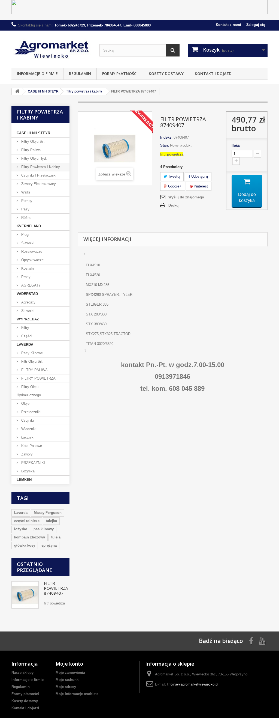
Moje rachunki (68, 680)
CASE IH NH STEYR (33, 133)
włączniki (28, 429)
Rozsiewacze (31, 251)
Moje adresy (66, 687)
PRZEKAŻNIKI (32, 463)
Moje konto (69, 663)
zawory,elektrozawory (38, 184)
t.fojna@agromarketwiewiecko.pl (192, 684)
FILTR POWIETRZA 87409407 (56, 588)
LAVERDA (25, 344)
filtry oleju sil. (32, 141)
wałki (25, 192)
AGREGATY (30, 285)
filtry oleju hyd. (33, 158)
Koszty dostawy (166, 73)
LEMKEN (24, 480)
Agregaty (27, 302)
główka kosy (24, 545)
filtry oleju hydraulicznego (29, 391)
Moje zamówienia (70, 673)
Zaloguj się (255, 25)
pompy (26, 201)
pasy (24, 209)
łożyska (27, 471)
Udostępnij (199, 176)
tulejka (51, 521)
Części (26, 336)
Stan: (164, 145)
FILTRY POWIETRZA (38, 378)
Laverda (21, 513)
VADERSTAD (27, 294)
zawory (26, 454)
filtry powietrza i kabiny (40, 167)
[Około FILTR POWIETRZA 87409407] (25, 595)
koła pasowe (31, 446)
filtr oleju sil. (31, 361)
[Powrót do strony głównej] (17, 91)
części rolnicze (27, 521)
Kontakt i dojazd (213, 73)
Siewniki (27, 243)
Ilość (236, 146)
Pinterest (200, 186)
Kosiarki (27, 268)
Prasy (25, 277)
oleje (24, 403)
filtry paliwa (30, 150)
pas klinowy (44, 529)
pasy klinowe (31, 353)
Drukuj (174, 205)
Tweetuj (173, 176)
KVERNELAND (29, 226)
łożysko (20, 529)
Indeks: (166, 137)
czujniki (27, 420)
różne (25, 218)
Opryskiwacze (32, 260)
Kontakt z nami (228, 25)
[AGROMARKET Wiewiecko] (51, 48)
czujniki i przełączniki (38, 175)
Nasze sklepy (22, 673)
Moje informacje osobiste (77, 694)
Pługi (24, 235)
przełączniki (30, 412)
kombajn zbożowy (29, 537)
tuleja (55, 537)
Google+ (174, 186)
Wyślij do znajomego (186, 197)
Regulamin (80, 73)
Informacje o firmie (37, 73)
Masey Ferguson (48, 513)
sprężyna (49, 545)
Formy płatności (120, 73)
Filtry (24, 328)
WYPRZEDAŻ (28, 319)
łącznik (27, 437)
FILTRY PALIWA (34, 370)
